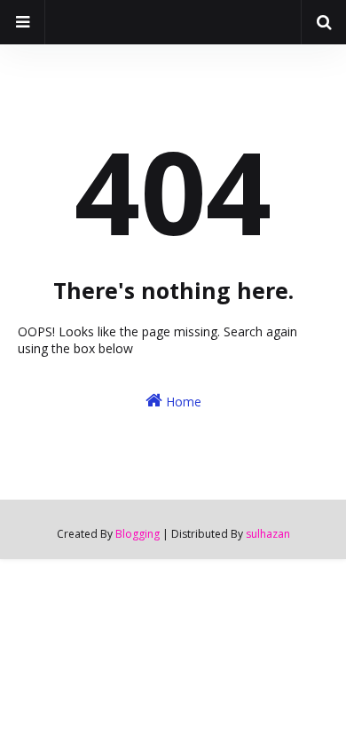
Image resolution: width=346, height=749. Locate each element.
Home (181, 401)
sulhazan (268, 533)
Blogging (137, 533)
